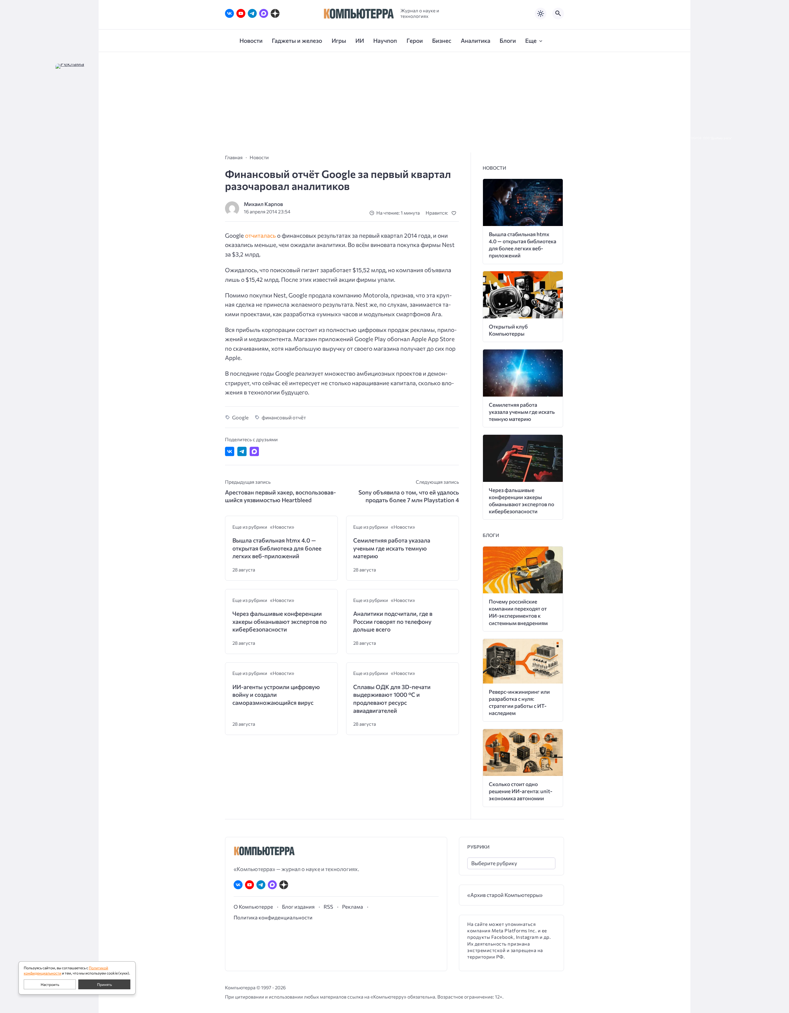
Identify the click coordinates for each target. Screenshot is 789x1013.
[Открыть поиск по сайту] (558, 13)
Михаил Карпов (263, 204)
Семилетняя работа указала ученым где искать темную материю (391, 548)
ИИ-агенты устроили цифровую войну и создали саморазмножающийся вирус (276, 694)
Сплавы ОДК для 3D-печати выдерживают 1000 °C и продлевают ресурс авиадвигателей (392, 698)
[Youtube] (240, 13)
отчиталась (260, 235)
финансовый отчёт (284, 417)
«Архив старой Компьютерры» (505, 895)
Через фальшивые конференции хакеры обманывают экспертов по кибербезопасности (279, 621)
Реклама (352, 906)
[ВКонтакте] (229, 13)
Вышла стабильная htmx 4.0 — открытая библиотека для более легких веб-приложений (276, 548)
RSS (328, 906)
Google (240, 417)
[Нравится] (455, 213)
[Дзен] (275, 13)
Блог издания (298, 906)
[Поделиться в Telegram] (242, 451)
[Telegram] (252, 13)
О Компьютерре (253, 906)
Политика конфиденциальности (273, 917)
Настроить (50, 984)
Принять (104, 984)
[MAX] (263, 13)
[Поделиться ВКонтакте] (229, 451)
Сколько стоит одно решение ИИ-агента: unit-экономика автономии (520, 791)
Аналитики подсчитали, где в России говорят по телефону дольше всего (392, 621)
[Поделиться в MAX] (254, 451)
